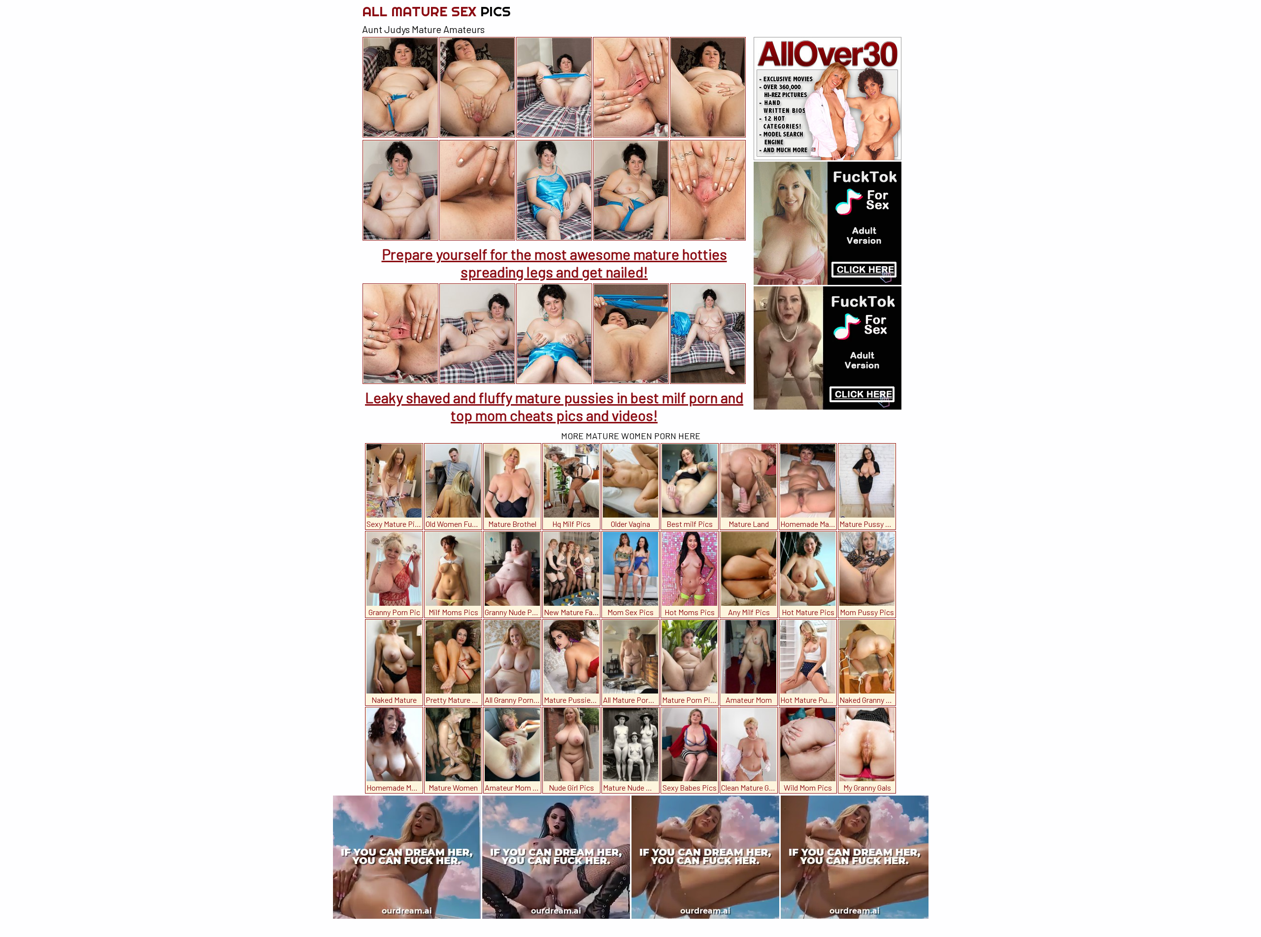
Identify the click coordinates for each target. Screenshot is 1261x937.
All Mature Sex (436, 11)
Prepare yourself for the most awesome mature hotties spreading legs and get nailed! (554, 262)
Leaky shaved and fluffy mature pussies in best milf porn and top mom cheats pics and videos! (554, 406)
